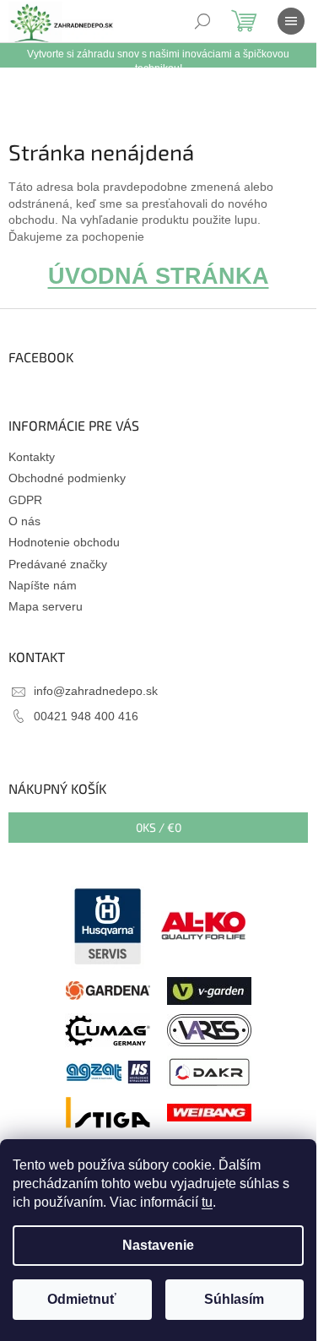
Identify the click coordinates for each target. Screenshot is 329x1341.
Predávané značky (57, 564)
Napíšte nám (42, 585)
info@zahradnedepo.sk (96, 691)
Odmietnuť (81, 1299)
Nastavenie (158, 1245)
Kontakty (31, 457)
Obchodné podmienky (67, 478)
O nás (24, 521)
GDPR (25, 500)
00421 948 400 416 (86, 716)
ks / (158, 827)
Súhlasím (234, 1299)
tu (207, 1202)
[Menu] (291, 21)
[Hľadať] (202, 21)
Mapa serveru (45, 606)
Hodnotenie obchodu (64, 542)
